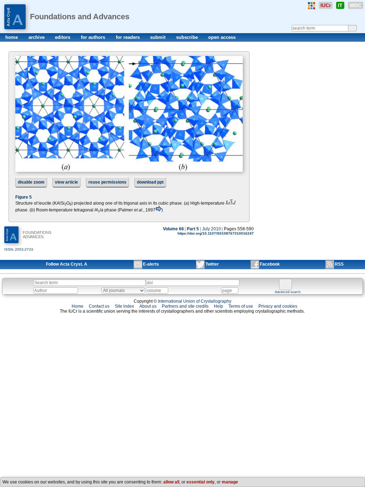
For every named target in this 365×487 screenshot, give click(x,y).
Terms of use (240, 306)
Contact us (99, 306)
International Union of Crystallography (194, 301)
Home (77, 306)
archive (37, 37)
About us (147, 306)
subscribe (187, 37)
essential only (200, 482)
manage (230, 482)
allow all (171, 482)
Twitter (212, 264)
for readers (128, 37)
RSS (339, 264)
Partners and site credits (185, 306)
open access (222, 37)
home (12, 37)
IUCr (325, 5)
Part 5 (193, 228)
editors (63, 37)
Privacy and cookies (277, 306)
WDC (355, 5)
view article (66, 182)
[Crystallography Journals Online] (312, 6)
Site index (124, 306)
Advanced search (287, 292)
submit (158, 37)
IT (340, 5)
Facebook (270, 264)
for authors (94, 37)
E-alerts (151, 264)
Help (218, 306)
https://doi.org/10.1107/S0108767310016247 (216, 233)
